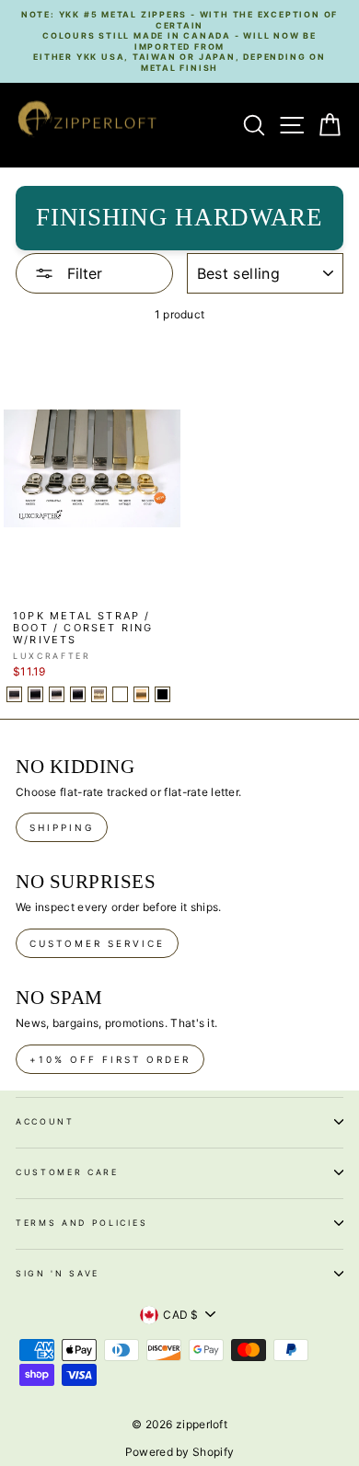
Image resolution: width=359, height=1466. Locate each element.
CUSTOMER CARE (67, 1172)
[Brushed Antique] (99, 694)
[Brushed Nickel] (57, 694)
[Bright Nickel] (14, 694)
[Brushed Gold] (141, 694)
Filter (82, 273)
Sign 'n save (57, 1273)
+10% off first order (110, 1059)
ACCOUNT (45, 1121)
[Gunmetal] (35, 694)
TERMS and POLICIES (81, 1223)
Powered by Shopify (179, 1452)
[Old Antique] (120, 694)
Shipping (61, 827)
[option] (179, 41)
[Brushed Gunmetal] (78, 694)
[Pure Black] (162, 694)
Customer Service (97, 943)
